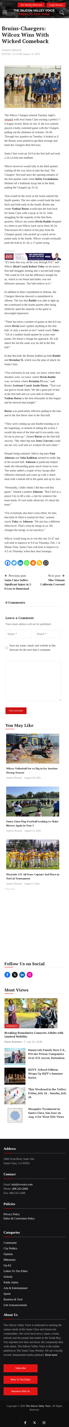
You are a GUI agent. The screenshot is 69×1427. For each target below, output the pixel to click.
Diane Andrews (13, 1041)
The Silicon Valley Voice (33, 10)
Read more (51, 1354)
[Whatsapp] (27, 563)
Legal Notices (56, 5)
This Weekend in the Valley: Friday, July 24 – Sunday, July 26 (47, 1093)
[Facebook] (7, 563)
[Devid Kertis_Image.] (32, 256)
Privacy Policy (12, 1214)
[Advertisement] (34, 925)
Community (12, 1026)
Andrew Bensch (12, 50)
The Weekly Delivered (31, 5)
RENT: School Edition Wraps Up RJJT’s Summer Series (45, 1074)
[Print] (33, 563)
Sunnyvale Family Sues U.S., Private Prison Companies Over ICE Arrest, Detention (47, 1054)
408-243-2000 (20, 1188)
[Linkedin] (20, 563)
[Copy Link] (39, 563)
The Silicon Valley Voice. (38, 1406)
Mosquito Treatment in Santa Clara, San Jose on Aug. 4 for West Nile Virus (46, 1113)
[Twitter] (14, 563)
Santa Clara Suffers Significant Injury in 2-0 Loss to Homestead (18, 584)
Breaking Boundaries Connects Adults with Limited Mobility (33, 1034)
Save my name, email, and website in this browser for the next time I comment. (33, 647)
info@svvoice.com (22, 1184)
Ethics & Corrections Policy (19, 1218)
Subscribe (20, 1368)
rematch (8, 119)
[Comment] (46, 563)
